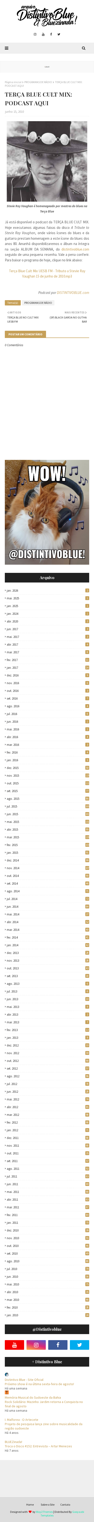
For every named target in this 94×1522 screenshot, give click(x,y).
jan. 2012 (47, 1130)
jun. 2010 (47, 1277)
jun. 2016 (47, 722)
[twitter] (58, 34)
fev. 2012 (47, 1122)
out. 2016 (47, 691)
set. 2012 (47, 1068)
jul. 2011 (47, 1176)
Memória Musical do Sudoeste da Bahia (33, 1397)
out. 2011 (47, 1153)
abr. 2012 (47, 1107)
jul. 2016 (47, 714)
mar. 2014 (47, 930)
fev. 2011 (47, 1215)
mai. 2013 (47, 1007)
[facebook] (51, 34)
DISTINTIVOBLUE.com (73, 292)
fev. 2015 (48, 845)
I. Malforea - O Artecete (21, 1419)
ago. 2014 (47, 891)
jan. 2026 (47, 591)
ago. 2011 (47, 1169)
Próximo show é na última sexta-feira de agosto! (39, 1384)
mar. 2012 (47, 1115)
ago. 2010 (47, 1261)
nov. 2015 (48, 776)
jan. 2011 (47, 1223)
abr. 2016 (47, 737)
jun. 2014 (47, 907)
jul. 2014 (47, 899)
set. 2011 (47, 1161)
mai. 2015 (48, 822)
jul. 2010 (47, 1269)
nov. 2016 (47, 683)
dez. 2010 (47, 1230)
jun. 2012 (47, 1092)
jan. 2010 (47, 1315)
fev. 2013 (47, 1030)
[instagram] (35, 34)
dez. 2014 (47, 860)
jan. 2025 (47, 606)
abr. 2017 (47, 644)
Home (30, 1504)
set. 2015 (47, 791)
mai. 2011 (47, 1192)
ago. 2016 (47, 706)
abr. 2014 (47, 922)
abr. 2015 (47, 829)
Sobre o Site (47, 1504)
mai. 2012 (47, 1099)
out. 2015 (48, 783)
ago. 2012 (47, 1076)
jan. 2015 (47, 853)
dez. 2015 (47, 768)
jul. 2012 (47, 1084)
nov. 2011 (47, 1146)
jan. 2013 (47, 1038)
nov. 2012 (47, 1053)
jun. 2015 (48, 814)
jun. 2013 (47, 999)
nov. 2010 (47, 1238)
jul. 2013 (47, 991)
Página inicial (13, 82)
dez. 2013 (47, 953)
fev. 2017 (47, 660)
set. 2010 (47, 1253)
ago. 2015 (47, 799)
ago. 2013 (47, 984)
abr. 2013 (47, 1014)
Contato (65, 1504)
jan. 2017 (47, 668)
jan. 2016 (47, 760)
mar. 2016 (47, 745)
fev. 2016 (47, 752)
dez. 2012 (47, 1045)
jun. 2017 (47, 629)
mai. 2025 (47, 598)
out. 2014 (47, 876)
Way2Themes (44, 1512)
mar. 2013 (47, 1022)
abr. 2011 (47, 1200)
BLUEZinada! (13, 1442)
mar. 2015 (48, 837)
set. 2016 (47, 698)
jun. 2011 (47, 1184)
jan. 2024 (47, 614)
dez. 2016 (47, 675)
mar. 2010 (47, 1300)
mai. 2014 (47, 914)
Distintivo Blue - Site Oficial (24, 1379)
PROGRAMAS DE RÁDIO (38, 82)
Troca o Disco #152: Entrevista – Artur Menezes (38, 1446)
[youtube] (43, 34)
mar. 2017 (47, 652)
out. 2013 (47, 968)
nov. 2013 (47, 961)
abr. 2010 (47, 1292)
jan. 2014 (47, 945)
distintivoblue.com (75, 249)
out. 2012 (47, 1061)
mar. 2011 (47, 1207)
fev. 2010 (47, 1307)
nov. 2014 (48, 868)
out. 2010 (47, 1246)
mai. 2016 (47, 729)
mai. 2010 (47, 1284)
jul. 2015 (48, 806)
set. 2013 (47, 976)
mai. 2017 (47, 637)
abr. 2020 (47, 621)
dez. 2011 (47, 1138)
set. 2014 (47, 883)
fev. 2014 (47, 937)
